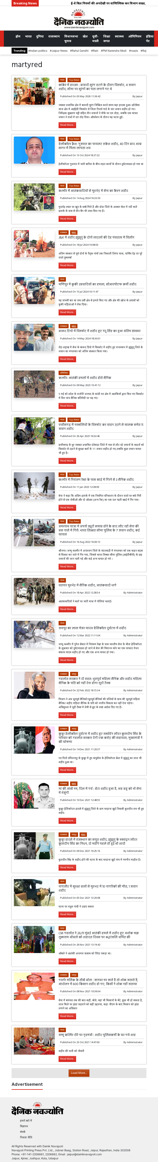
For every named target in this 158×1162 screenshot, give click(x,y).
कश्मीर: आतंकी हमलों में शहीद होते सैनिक (85, 378)
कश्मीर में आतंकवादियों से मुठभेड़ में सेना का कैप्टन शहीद (93, 191)
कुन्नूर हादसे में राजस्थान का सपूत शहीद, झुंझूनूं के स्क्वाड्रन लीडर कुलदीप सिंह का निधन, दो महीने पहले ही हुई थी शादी (98, 842)
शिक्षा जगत (106, 38)
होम (18, 36)
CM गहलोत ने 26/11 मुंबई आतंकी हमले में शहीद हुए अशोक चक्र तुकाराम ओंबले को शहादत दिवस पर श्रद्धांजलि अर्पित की (99, 935)
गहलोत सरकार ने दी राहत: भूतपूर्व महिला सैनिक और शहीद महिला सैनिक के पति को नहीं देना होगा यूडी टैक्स (100, 681)
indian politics (38, 50)
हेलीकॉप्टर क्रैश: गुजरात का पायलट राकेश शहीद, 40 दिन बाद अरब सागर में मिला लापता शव (100, 146)
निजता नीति (26, 1137)
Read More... (67, 125)
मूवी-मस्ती (95, 38)
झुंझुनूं (74, 232)
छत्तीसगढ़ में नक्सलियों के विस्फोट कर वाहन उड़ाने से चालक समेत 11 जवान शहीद (101, 427)
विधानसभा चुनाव (71, 38)
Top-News (74, 79)
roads (134, 50)
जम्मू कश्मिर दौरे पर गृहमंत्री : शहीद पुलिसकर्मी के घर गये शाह (97, 1035)
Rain (95, 50)
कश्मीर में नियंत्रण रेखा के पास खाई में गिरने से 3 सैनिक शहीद (96, 480)
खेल (85, 36)
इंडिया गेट (150, 38)
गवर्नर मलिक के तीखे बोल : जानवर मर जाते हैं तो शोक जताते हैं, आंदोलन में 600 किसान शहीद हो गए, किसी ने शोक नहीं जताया (98, 982)
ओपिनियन (134, 36)
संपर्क (22, 1131)
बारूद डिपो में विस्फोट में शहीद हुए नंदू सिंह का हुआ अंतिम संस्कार (99, 331)
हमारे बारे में (26, 1120)
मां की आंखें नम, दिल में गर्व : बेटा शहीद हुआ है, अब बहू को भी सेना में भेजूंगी (100, 791)
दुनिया (40, 36)
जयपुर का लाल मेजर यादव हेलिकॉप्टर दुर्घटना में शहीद (92, 628)
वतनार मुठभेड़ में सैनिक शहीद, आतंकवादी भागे (87, 585)
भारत (28, 36)
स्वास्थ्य (119, 36)
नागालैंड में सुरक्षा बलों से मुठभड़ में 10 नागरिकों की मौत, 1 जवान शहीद (98, 888)
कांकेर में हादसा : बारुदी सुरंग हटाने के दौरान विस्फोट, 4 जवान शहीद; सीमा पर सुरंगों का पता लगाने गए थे (97, 87)
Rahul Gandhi (80, 50)
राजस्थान (54, 36)
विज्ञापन (24, 1126)
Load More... (79, 1073)
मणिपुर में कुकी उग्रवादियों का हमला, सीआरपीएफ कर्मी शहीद (97, 284)
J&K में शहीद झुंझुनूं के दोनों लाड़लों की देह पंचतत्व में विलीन (96, 237)
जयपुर (74, 673)
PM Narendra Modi (114, 50)
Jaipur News (59, 50)
